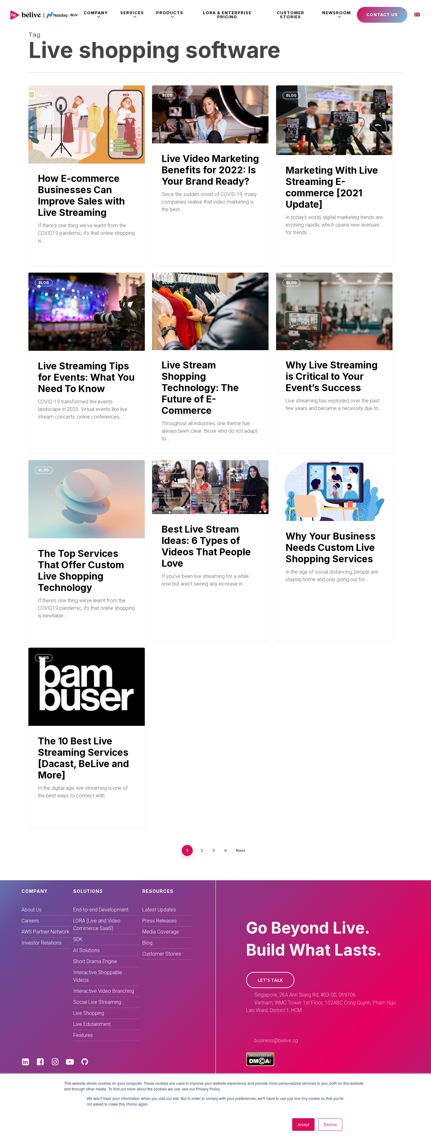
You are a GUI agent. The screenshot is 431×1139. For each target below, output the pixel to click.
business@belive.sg (276, 1041)
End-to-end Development (100, 910)
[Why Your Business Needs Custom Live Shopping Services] (334, 541)
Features (83, 1035)
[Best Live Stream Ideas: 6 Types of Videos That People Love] (210, 538)
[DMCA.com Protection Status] (260, 1064)
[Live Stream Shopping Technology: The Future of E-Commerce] (210, 362)
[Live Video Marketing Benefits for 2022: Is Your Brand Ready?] (210, 165)
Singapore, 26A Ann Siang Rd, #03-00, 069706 (305, 995)
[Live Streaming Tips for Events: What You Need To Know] (86, 363)
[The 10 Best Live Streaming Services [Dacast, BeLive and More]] (86, 738)
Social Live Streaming (97, 1002)
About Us (31, 910)
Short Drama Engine (95, 961)
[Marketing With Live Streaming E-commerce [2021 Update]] (334, 171)
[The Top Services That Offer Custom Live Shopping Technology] (86, 550)
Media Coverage (160, 932)
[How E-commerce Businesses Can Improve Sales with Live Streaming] (86, 175)
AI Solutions (86, 950)
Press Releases (159, 921)
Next (240, 850)
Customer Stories (161, 954)
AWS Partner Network (45, 932)
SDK (78, 939)
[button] (270, 980)
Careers (30, 921)
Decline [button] (330, 1124)
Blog (43, 95)
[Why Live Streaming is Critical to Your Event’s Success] (334, 362)
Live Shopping (88, 1013)
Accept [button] (303, 1124)
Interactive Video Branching (103, 991)
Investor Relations (41, 943)
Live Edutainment (92, 1024)
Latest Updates (159, 910)
